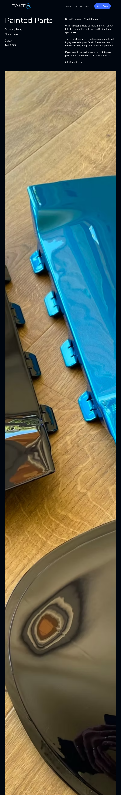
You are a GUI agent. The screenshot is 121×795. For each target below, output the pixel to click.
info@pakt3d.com (74, 62)
